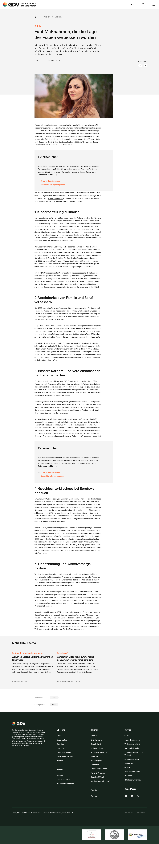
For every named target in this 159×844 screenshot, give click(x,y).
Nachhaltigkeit (96, 760)
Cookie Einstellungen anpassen (53, 185)
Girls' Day (80, 544)
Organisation (62, 740)
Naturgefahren (97, 748)
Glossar (127, 767)
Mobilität (94, 756)
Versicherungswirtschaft (100, 781)
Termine (94, 796)
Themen (94, 736)
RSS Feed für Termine (133, 780)
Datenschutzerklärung (47, 175)
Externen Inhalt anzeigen (50, 181)
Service (127, 736)
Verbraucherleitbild (132, 744)
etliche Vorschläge (55, 198)
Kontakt (60, 760)
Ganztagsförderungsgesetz (70, 273)
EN (132, 4)
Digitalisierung (96, 740)
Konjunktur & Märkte (99, 752)
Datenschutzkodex (132, 748)
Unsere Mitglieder (64, 752)
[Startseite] (38, 17)
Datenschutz (140, 813)
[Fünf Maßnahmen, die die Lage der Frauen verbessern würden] (19, 4)
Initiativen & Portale (65, 756)
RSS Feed (128, 776)
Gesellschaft (62, 653)
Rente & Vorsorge (98, 773)
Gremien (60, 744)
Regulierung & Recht (99, 769)
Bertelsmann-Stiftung (43, 258)
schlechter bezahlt (42, 513)
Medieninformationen (65, 784)
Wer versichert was (132, 771)
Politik (53, 704)
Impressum (129, 813)
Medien (60, 775)
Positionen (95, 764)
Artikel (54, 697)
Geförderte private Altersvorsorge (27, 653)
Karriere (60, 748)
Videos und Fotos (63, 779)
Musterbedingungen (132, 740)
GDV (59, 736)
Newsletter (129, 763)
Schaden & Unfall (97, 777)
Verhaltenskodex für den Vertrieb (134, 753)
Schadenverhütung (131, 759)
